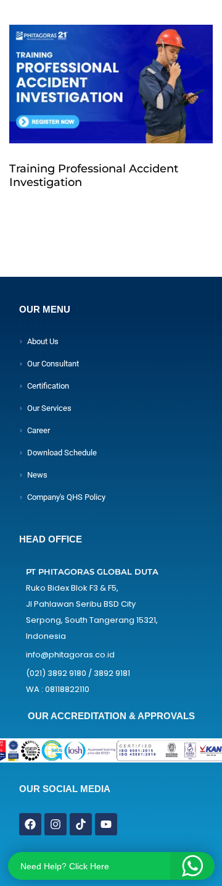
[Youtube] (106, 824)
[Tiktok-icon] (81, 824)
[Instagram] (55, 824)
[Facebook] (30, 824)
